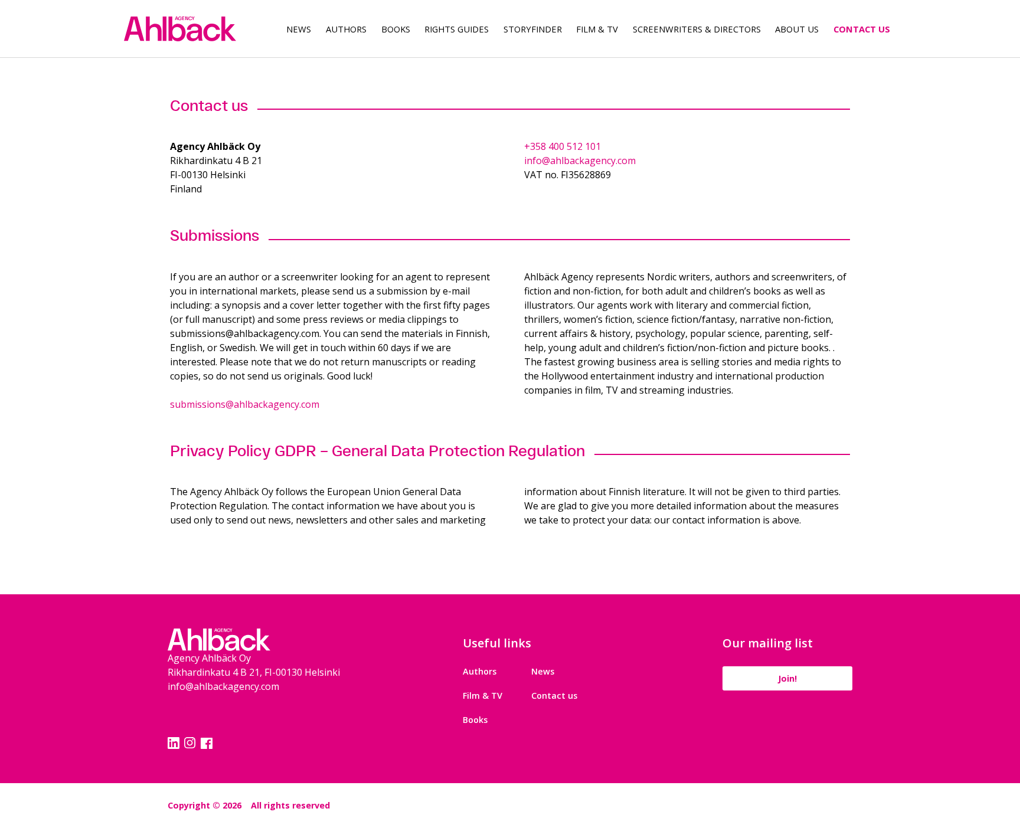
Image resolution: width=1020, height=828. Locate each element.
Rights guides (456, 29)
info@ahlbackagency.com (580, 160)
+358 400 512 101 (562, 146)
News (298, 29)
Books (395, 29)
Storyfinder (533, 29)
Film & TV (597, 29)
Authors (346, 29)
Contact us (554, 695)
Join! (787, 678)
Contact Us (861, 29)
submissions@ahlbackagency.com (244, 404)
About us (797, 29)
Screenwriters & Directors (697, 29)
